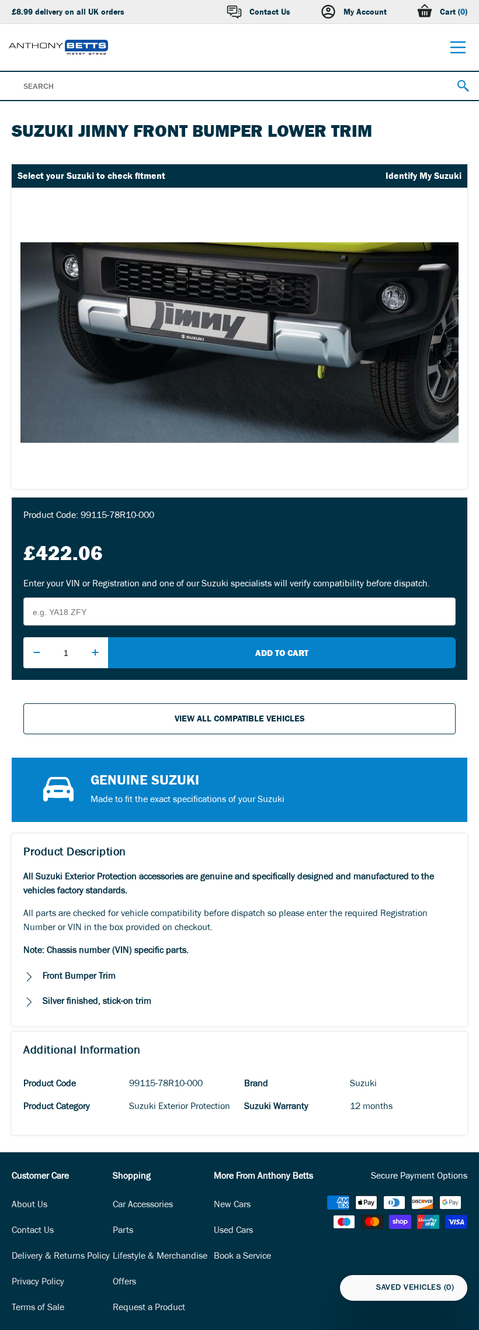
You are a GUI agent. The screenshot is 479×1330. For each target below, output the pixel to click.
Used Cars (233, 1231)
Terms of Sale (38, 1308)
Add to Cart (281, 652)
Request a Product (149, 1308)
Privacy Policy (38, 1282)
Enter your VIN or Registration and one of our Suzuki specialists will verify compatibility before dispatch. (226, 584)
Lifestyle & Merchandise (160, 1257)
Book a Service (242, 1257)
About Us (29, 1205)
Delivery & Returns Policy (61, 1257)
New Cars (232, 1205)
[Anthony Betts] (58, 47)
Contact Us (33, 1231)
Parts (123, 1231)
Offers (124, 1282)
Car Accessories (143, 1205)
